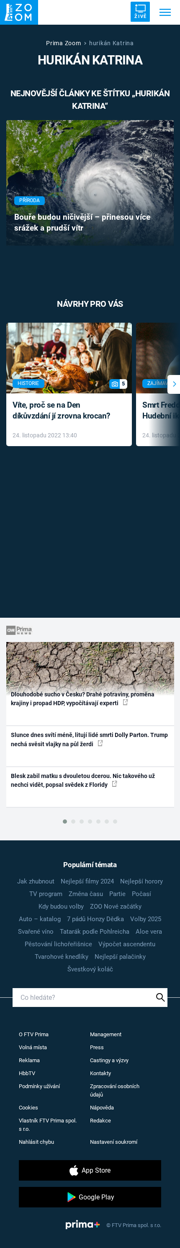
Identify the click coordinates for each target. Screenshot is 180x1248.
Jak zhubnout (35, 881)
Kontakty (100, 1073)
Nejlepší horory (141, 881)
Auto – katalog (40, 919)
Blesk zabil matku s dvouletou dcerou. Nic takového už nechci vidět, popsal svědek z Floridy (83, 780)
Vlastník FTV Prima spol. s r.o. (48, 1124)
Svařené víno (36, 931)
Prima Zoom (63, 43)
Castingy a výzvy (109, 1060)
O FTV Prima (34, 1034)
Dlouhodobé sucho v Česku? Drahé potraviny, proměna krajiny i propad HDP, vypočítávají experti (82, 698)
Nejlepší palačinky (120, 956)
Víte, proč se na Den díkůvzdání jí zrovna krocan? (61, 411)
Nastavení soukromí (113, 1142)
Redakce (100, 1120)
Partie (117, 894)
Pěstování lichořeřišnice (58, 944)
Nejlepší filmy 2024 (87, 881)
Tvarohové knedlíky (61, 956)
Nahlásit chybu (36, 1142)
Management (105, 1034)
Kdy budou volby (61, 906)
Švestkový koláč (90, 969)
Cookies (28, 1107)
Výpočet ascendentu (126, 944)
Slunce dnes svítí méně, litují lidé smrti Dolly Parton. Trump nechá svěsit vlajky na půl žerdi (89, 739)
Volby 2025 (145, 919)
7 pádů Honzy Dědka (95, 919)
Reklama (29, 1060)
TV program (45, 894)
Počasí (141, 894)
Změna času (86, 894)
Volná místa (33, 1047)
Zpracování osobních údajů (114, 1090)
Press (97, 1047)
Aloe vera (149, 931)
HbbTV (27, 1073)
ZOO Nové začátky (115, 906)
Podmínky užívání (39, 1086)
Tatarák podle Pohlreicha (94, 931)
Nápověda (102, 1107)
